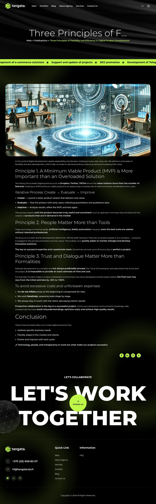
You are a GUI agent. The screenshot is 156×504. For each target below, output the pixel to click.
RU (142, 6)
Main (34, 6)
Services (80, 6)
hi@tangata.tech (23, 469)
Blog (54, 6)
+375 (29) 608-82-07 (25, 461)
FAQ (81, 455)
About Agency (66, 6)
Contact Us (92, 6)
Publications (40, 40)
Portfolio (44, 6)
